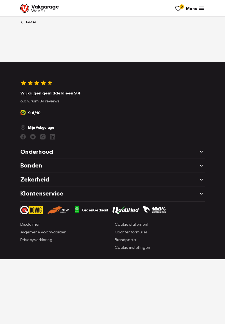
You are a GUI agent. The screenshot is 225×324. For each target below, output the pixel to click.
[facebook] (23, 136)
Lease (30, 22)
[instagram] (43, 136)
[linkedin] (52, 136)
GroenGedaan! (95, 210)
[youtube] (33, 136)
